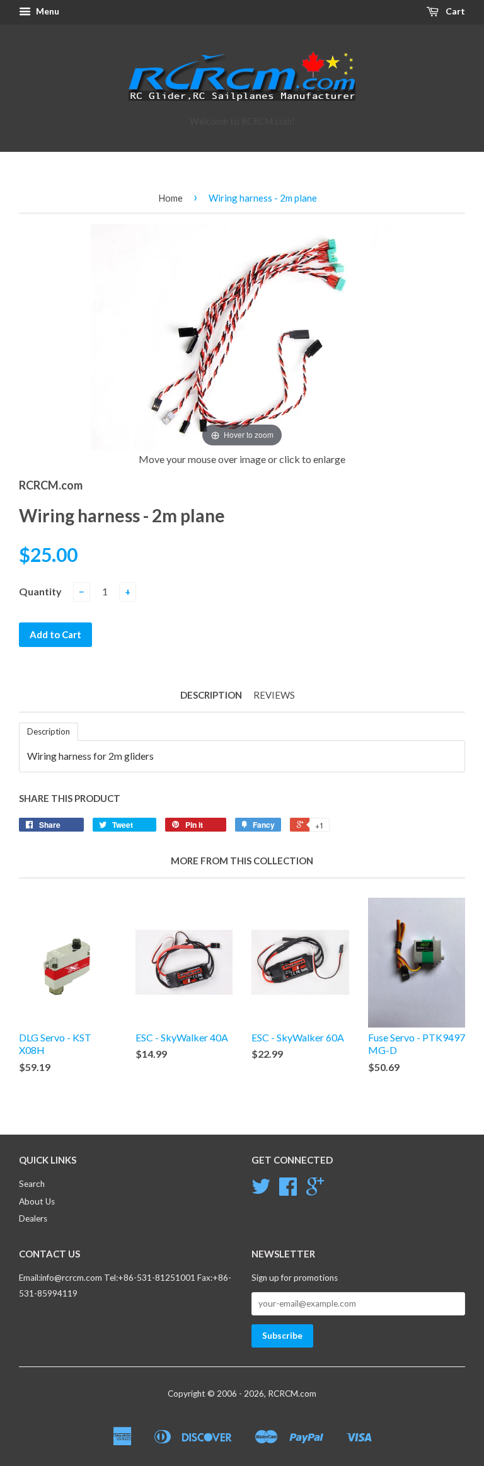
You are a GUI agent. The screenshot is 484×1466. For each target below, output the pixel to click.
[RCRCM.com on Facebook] (288, 1191)
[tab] (48, 732)
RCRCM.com (292, 1394)
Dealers (33, 1218)
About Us (37, 1201)
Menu (46, 11)
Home (170, 197)
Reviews (274, 695)
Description (211, 695)
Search (32, 1184)
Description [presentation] (48, 731)
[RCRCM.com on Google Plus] (315, 1191)
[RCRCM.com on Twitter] (260, 1191)
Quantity (40, 591)
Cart (454, 11)
